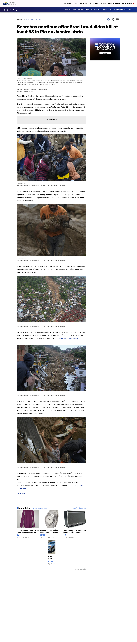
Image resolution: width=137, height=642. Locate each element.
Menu (66, 3)
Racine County (95, 10)
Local (75, 4)
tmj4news (8, 10)
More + (130, 10)
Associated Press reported (68, 338)
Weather (94, 4)
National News (34, 20)
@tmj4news (17, 10)
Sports (102, 4)
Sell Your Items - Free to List (41, 508)
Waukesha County (83, 10)
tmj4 (5, 10)
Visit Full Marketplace (79, 508)
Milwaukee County (70, 10)
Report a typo (22, 493)
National (84, 4)
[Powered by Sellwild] (83, 569)
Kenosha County (107, 10)
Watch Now (127, 4)
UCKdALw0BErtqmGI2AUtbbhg (14, 10)
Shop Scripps (114, 4)
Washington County (120, 10)
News (19, 20)
